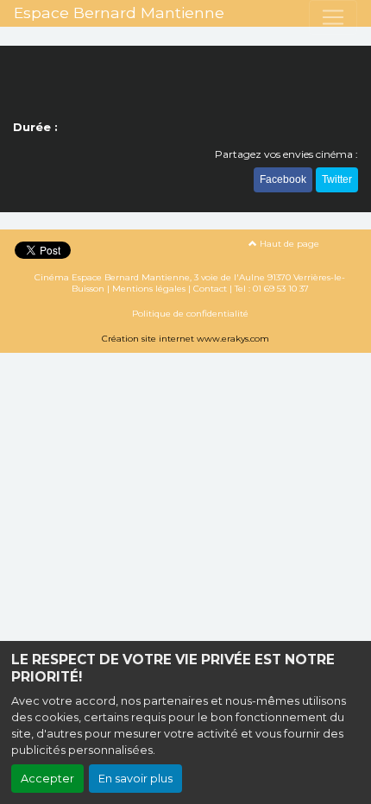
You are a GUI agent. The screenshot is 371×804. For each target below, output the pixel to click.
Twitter (337, 179)
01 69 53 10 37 (281, 288)
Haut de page (288, 243)
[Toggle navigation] (333, 17)
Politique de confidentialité (190, 313)
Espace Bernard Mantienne (119, 12)
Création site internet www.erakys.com (185, 338)
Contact (210, 288)
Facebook (283, 179)
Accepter (47, 778)
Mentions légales (149, 288)
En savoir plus (135, 778)
